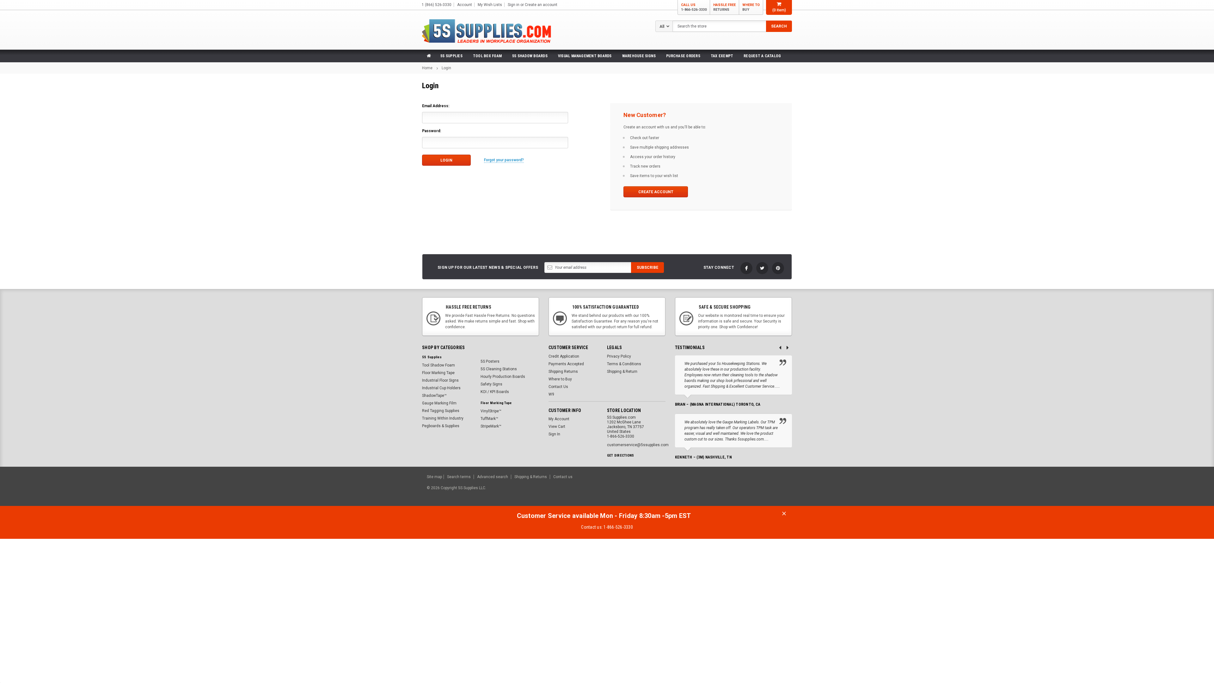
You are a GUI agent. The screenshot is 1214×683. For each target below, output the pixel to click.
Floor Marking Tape (438, 373)
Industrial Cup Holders (441, 388)
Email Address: (435, 106)
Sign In (554, 434)
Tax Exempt (722, 56)
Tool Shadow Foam (438, 365)
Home (427, 68)
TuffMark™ (489, 418)
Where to (751, 7)
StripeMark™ (491, 426)
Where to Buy (560, 379)
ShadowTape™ (434, 395)
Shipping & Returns (530, 477)
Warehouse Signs (639, 56)
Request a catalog (762, 56)
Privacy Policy (619, 356)
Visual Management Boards (585, 56)
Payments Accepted (566, 364)
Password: (431, 131)
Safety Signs (491, 384)
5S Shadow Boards (530, 56)
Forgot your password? (504, 160)
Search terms (459, 477)
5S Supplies (451, 56)
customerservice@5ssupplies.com (638, 445)
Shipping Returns (563, 371)
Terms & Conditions (624, 364)
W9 (551, 394)
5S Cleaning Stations (499, 369)
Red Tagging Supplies (440, 411)
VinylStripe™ (491, 411)
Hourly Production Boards (503, 376)
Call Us (694, 7)
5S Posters (490, 361)
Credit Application (564, 356)
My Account (559, 419)
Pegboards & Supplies (440, 426)
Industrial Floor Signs (440, 380)
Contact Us (558, 387)
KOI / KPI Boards (495, 392)
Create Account (655, 192)
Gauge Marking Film (439, 403)
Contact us (563, 477)
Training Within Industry (442, 418)
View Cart (557, 426)
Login (446, 68)
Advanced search (492, 477)
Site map (434, 477)
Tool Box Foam (487, 56)
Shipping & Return (622, 371)
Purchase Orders (683, 56)
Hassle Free (724, 7)
